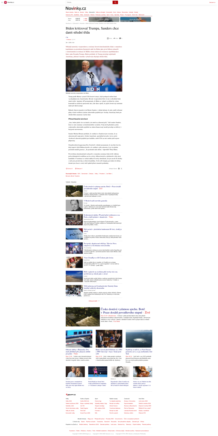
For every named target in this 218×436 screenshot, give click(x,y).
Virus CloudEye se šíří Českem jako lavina (98, 258)
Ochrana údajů (120, 430)
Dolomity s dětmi (128, 413)
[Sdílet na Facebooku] (119, 168)
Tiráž (93, 430)
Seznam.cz (212, 2)
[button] (94, 76)
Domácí (82, 12)
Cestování (86, 14)
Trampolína (100, 421)
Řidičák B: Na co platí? (145, 408)
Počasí (122, 14)
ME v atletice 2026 (100, 408)
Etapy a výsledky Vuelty (86, 403)
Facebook (72, 430)
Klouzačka (113, 421)
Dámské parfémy (104, 424)
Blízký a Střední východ (89, 290)
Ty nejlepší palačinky (115, 401)
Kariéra (89, 430)
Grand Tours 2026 (85, 413)
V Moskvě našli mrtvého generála (95, 201)
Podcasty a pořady (101, 14)
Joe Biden (109, 173)
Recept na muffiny (114, 403)
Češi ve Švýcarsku (129, 408)
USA (78, 173)
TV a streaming (87, 247)
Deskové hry (121, 424)
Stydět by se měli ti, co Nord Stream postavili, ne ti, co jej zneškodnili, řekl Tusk (139, 351)
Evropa (85, 203)
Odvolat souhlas (129, 430)
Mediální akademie (101, 430)
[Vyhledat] (115, 2)
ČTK (67, 37)
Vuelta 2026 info (84, 401)
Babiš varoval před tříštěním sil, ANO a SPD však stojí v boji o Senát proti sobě (109, 351)
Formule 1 (97, 410)
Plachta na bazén (90, 421)
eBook (110, 38)
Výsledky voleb (70, 405)
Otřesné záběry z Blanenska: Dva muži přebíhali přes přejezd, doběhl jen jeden (78, 351)
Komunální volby (70, 413)
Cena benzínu (119, 418)
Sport (108, 14)
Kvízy (112, 14)
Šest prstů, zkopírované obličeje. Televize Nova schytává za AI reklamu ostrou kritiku (100, 244)
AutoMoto (76, 14)
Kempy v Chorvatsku (129, 401)
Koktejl (136, 12)
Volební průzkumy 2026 (72, 403)
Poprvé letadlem (128, 403)
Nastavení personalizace (142, 430)
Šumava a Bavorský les (130, 405)
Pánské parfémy (146, 424)
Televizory (128, 424)
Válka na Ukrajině (100, 12)
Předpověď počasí (99, 418)
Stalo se (77, 12)
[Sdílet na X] (121, 168)
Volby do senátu (70, 410)
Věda (81, 14)
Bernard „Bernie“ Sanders (73, 176)
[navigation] (2, 2)
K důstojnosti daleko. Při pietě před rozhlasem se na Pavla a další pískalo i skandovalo (102, 216)
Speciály (116, 14)
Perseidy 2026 (110, 418)
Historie (92, 14)
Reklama (83, 430)
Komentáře (109, 12)
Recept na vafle (114, 410)
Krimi (114, 12)
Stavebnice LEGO (94, 424)
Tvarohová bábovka (115, 408)
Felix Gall (82, 410)
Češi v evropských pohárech (131, 418)
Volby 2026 (69, 401)
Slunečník (107, 421)
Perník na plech (114, 413)
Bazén (83, 421)
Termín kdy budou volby (72, 408)
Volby (86, 12)
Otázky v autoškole (144, 410)
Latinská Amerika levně (130, 410)
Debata (91, 173)
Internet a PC (69, 14)
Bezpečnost (87, 260)
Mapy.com (90, 418)
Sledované (141, 14)
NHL (96, 413)
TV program (128, 14)
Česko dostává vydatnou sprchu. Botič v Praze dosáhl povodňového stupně (102, 187)
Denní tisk (135, 14)
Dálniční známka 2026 (145, 403)
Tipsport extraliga (99, 405)
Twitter (78, 430)
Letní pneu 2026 (143, 401)
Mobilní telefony (83, 424)
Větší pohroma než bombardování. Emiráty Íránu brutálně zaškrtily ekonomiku (101, 287)
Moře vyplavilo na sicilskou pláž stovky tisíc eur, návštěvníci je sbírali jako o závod (101, 273)
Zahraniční (92, 12)
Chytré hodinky (137, 424)
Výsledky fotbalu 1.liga (101, 403)
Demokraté (85, 173)
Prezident (102, 173)
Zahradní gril (135, 421)
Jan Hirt (82, 405)
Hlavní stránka (69, 12)
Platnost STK (142, 413)
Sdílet (116, 38)
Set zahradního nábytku (124, 421)
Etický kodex (111, 430)
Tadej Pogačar (84, 408)
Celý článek (116, 321)
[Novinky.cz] (76, 8)
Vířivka (142, 421)
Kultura (119, 12)
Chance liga (98, 401)
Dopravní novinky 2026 (145, 405)
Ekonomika (125, 12)
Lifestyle (131, 12)
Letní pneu (113, 424)
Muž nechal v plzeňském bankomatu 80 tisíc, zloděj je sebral (103, 230)
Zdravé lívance (114, 405)
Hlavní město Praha (88, 219)
